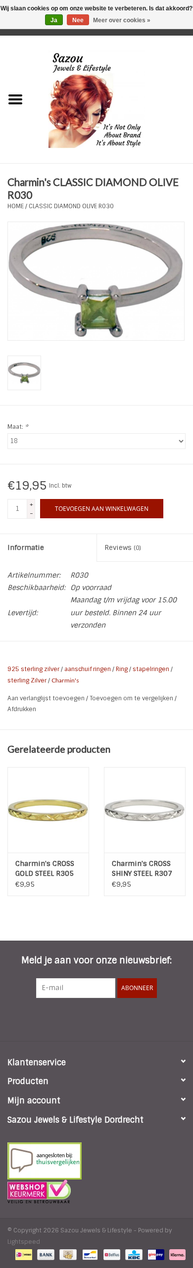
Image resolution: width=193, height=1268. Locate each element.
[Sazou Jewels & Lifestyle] (111, 98)
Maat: (17, 427)
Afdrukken (21, 709)
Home (15, 206)
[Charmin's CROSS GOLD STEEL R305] (48, 810)
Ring (122, 669)
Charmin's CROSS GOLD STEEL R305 (44, 868)
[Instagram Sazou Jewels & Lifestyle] (123, 1018)
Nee (78, 20)
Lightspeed (23, 1242)
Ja (53, 20)
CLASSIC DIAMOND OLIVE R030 (71, 206)
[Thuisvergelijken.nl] (96, 1160)
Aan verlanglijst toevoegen (46, 698)
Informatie (25, 547)
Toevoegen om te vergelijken (132, 698)
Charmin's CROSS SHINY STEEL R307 (142, 868)
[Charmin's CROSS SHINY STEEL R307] (145, 810)
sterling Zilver (27, 680)
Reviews (122, 547)
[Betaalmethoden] (23, 1254)
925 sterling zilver (33, 669)
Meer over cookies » (121, 20)
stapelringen (151, 669)
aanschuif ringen (87, 669)
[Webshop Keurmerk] (96, 1191)
